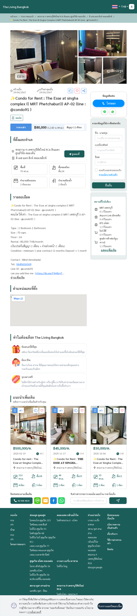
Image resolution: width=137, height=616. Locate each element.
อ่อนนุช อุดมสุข (37, 515)
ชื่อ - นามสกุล (101, 132)
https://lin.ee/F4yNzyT (48, 273)
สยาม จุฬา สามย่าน (40, 585)
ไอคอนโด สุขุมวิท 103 (40, 520)
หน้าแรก (13, 16)
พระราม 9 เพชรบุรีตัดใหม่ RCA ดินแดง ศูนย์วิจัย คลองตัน (61, 16)
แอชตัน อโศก (36, 570)
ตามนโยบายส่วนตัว (108, 174)
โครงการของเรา (17, 544)
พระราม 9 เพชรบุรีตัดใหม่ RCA (95, 559)
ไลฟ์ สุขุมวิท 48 (37, 533)
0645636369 (23, 264)
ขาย (12, 520)
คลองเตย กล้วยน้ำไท (68, 515)
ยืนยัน (108, 185)
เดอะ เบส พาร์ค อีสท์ (39, 554)
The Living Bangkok (16, 7)
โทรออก (111, 103)
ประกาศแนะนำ (27, 16)
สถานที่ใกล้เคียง (102, 201)
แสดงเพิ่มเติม (108, 250)
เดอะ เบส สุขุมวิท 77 (39, 545)
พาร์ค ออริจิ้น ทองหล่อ (40, 579)
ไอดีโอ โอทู (62, 566)
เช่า (12, 524)
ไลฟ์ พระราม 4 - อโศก (67, 520)
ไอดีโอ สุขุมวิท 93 (38, 528)
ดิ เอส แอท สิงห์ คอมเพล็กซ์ (100, 16)
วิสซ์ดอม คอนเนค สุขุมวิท (42, 550)
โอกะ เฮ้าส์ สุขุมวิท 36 (40, 566)
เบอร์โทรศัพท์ (101, 144)
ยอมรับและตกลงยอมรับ (110, 170)
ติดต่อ (110, 549)
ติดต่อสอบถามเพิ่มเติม (21, 493)
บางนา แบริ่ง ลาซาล (67, 560)
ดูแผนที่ (75, 153)
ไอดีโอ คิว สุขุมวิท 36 (39, 574)
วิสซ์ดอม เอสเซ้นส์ (38, 524)
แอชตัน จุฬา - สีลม (38, 590)
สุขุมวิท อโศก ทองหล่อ (41, 560)
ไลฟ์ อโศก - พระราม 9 (67, 594)
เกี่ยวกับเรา (112, 533)
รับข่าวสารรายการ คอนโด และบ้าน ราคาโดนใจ (93, 493)
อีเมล (97, 156)
